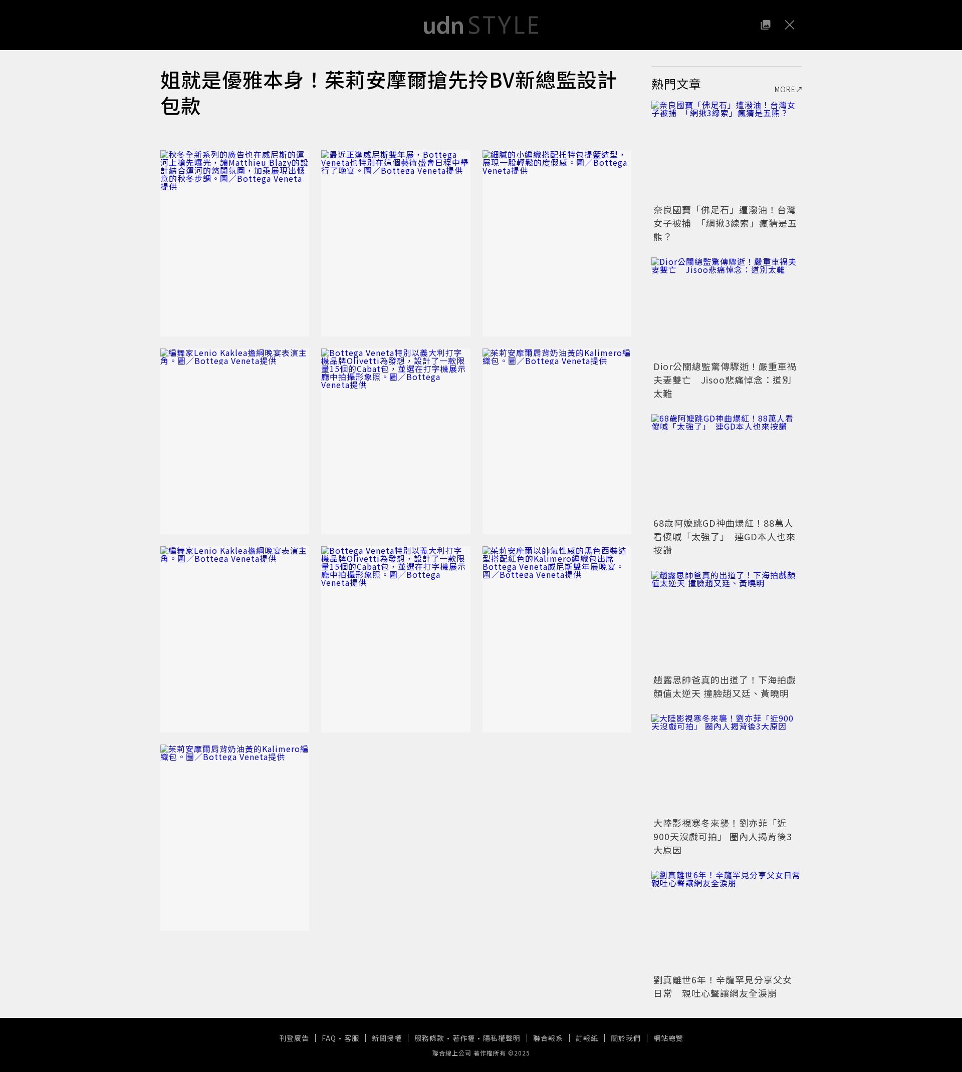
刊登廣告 (294, 1038)
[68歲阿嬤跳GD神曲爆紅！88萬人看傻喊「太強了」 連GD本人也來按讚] (726, 464)
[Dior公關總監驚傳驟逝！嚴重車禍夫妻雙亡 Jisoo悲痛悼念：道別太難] (726, 307)
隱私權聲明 (502, 1037)
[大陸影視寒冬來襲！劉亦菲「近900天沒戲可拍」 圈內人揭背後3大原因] (726, 764)
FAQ (329, 1037)
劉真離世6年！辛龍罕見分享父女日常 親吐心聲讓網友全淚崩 (722, 986)
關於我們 (626, 1038)
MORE (785, 89)
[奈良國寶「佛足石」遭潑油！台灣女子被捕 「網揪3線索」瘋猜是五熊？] (726, 151)
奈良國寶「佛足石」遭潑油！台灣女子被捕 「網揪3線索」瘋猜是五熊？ (725, 223)
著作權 (463, 1037)
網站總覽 (668, 1038)
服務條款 (429, 1037)
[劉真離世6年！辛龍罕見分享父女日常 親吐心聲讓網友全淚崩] (726, 921)
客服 (351, 1037)
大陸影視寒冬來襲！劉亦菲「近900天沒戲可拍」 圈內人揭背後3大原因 (722, 836)
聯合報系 (548, 1038)
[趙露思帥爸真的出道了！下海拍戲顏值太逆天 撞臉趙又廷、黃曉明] (726, 621)
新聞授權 (387, 1038)
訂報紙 (587, 1038)
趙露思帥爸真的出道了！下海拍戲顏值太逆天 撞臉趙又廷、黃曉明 (724, 686)
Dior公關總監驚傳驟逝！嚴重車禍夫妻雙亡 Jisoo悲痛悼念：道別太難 (725, 380)
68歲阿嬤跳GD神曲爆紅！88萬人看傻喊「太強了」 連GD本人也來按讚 (724, 536)
